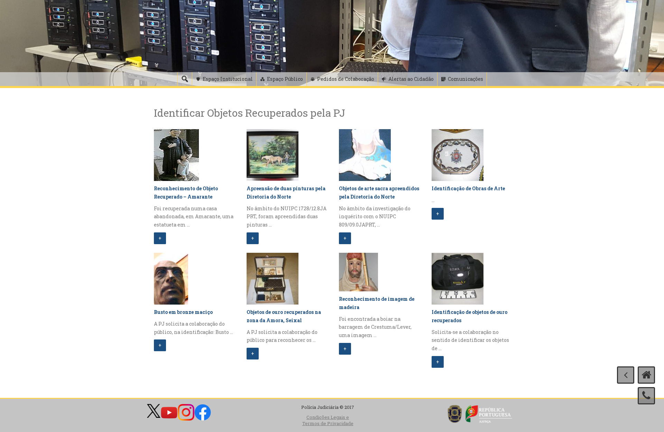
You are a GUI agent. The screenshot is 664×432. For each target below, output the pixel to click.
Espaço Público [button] (285, 79)
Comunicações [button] (465, 79)
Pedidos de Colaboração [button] (345, 79)
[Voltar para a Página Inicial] (646, 375)
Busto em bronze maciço (183, 312)
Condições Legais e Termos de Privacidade (327, 420)
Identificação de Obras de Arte (468, 188)
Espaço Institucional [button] (228, 79)
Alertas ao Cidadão (411, 79)
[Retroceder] (625, 375)
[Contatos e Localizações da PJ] (646, 395)
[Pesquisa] (184, 79)
